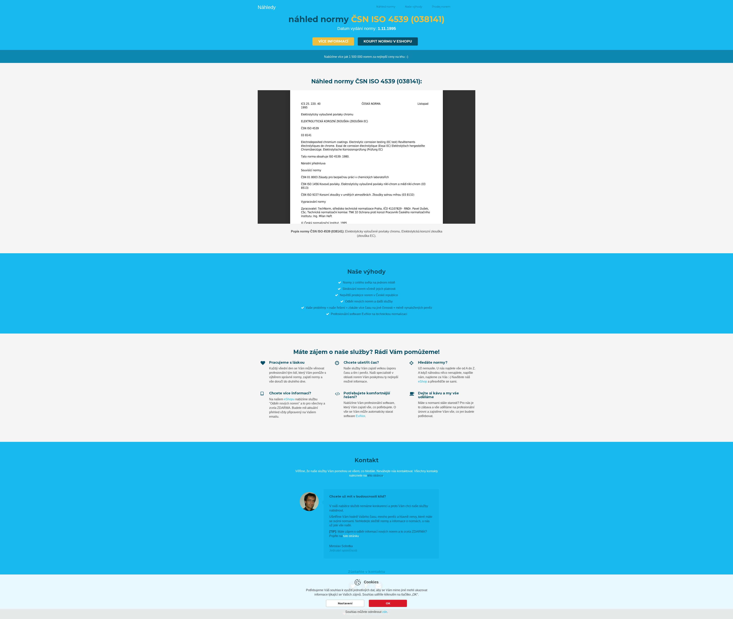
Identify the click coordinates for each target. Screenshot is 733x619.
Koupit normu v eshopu (388, 41)
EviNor (360, 416)
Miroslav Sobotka (341, 546)
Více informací (333, 41)
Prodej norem (441, 6)
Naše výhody (413, 6)
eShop (422, 381)
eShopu (289, 399)
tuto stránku (351, 536)
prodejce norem (362, 295)
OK (388, 603)
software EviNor (360, 314)
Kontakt (465, 6)
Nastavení (345, 603)
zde (384, 611)
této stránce (375, 475)
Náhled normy (385, 6)
